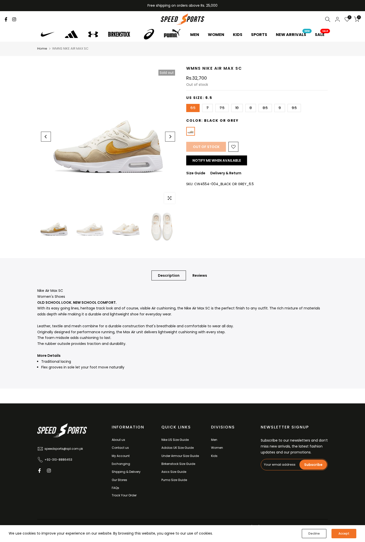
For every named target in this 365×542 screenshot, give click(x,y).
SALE (321, 34)
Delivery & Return (225, 173)
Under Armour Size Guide (180, 456)
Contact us (120, 448)
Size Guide (195, 173)
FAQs (115, 488)
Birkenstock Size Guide (178, 464)
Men (214, 440)
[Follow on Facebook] (6, 19)
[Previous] (46, 137)
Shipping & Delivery (126, 472)
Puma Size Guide (174, 480)
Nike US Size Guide (175, 440)
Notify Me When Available (216, 160)
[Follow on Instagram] (14, 19)
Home (42, 48)
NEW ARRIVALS (293, 34)
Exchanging (121, 464)
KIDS (237, 34)
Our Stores (119, 480)
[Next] (170, 137)
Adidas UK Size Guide (177, 448)
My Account (121, 456)
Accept (343, 533)
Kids (214, 456)
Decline (314, 533)
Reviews (199, 275)
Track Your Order (124, 495)
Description (169, 275)
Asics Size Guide (173, 472)
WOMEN (216, 34)
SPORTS (259, 34)
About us (118, 440)
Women (217, 448)
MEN (194, 34)
